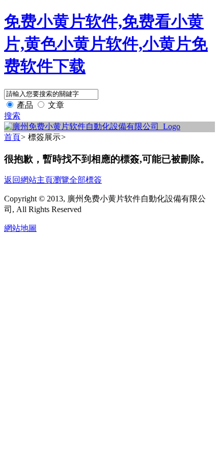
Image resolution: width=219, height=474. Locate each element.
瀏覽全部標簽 (77, 179)
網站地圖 (20, 228)
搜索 (12, 115)
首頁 (12, 137)
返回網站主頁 (28, 179)
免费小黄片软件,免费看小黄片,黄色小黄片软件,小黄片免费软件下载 (106, 43)
